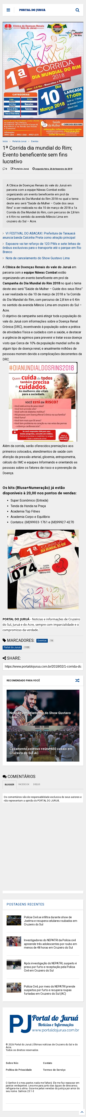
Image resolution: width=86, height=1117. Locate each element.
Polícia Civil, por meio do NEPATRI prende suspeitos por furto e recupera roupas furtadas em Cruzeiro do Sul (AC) (49, 990)
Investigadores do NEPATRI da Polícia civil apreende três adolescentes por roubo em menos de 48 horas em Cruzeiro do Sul (50, 944)
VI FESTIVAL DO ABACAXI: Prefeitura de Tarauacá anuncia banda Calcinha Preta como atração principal (39, 235)
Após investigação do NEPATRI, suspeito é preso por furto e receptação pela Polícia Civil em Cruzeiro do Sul (50, 967)
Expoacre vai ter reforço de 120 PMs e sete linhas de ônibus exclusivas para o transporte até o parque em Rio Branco (42, 248)
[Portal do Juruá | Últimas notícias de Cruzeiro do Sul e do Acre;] (32, 11)
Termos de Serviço (54, 1070)
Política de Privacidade (19, 1070)
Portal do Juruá (19, 141)
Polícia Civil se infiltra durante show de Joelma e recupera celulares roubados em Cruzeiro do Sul (50, 921)
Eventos (34, 141)
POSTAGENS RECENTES (25, 904)
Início (5, 141)
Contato (47, 1063)
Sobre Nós (12, 1063)
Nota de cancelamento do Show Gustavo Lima (38, 258)
